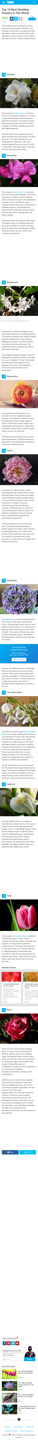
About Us (8, 1427)
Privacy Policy (18, 1427)
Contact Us (29, 1427)
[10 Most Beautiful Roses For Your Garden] (11, 977)
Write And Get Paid (26, 1431)
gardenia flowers (19, 113)
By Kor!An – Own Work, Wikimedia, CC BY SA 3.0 (19, 320)
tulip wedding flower (19, 936)
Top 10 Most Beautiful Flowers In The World (25, 1372)
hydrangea (9, 619)
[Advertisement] (19, 56)
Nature (5, 1002)
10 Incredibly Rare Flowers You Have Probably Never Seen (27, 1408)
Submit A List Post (11, 1431)
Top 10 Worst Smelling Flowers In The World (26, 1395)
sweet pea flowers (19, 192)
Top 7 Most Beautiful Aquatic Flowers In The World (26, 1385)
